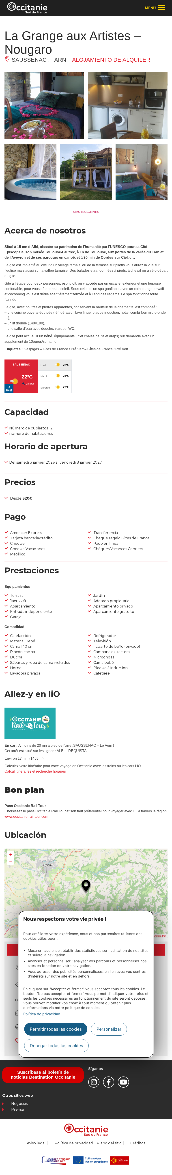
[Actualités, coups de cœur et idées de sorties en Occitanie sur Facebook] (108, 1082)
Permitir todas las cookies (56, 1029)
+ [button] (10, 854)
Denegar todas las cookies (56, 1045)
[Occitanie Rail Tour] (30, 738)
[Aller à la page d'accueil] (27, 7)
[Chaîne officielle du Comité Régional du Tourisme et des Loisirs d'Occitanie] (123, 1082)
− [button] (10, 861)
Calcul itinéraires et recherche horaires (35, 771)
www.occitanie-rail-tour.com (26, 816)
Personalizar (109, 1029)
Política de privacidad (41, 1014)
